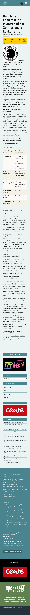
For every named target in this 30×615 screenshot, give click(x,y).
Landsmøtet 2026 (10, 431)
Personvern (20, 607)
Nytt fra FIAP (7, 394)
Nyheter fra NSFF (21, 34)
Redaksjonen (7, 34)
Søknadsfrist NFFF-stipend (12, 444)
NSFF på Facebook (8, 496)
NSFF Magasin (15, 354)
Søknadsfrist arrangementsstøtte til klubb (14, 437)
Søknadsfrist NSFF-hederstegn (13, 424)
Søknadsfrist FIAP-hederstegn (13, 422)
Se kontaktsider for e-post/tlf (12, 551)
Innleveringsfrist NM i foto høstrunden (13, 455)
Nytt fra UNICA (8, 397)
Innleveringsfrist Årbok (12, 462)
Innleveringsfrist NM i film (12, 427)
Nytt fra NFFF (8, 391)
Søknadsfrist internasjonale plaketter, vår (15, 441)
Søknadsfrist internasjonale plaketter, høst (14, 459)
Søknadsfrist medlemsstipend (12, 434)
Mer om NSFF (7, 494)
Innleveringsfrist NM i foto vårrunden (15, 429)
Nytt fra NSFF (8, 387)
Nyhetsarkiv (6, 36)
